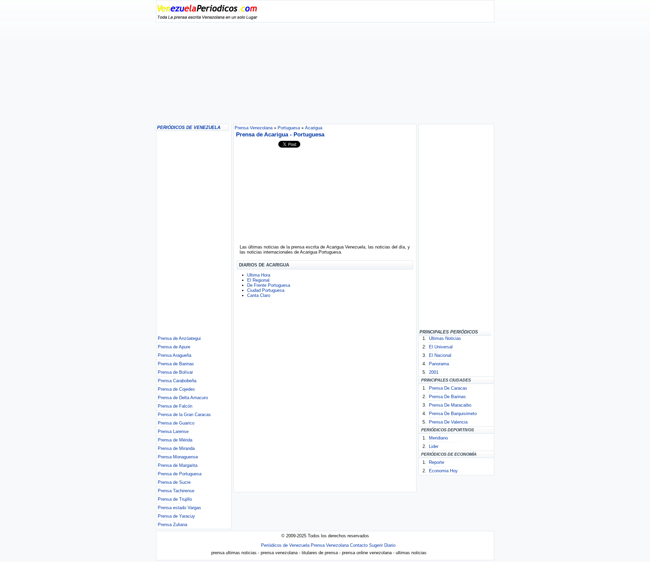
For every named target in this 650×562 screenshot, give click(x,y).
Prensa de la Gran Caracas (184, 414)
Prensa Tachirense (176, 490)
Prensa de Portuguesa (179, 473)
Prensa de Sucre (174, 482)
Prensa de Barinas (176, 363)
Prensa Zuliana (172, 524)
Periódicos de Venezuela (285, 545)
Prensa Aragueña (174, 355)
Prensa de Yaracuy (176, 516)
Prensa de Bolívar (175, 372)
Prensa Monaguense (178, 456)
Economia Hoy (443, 470)
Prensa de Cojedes (176, 389)
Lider (433, 446)
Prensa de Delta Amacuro (183, 397)
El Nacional (440, 355)
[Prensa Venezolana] (207, 18)
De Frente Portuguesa (268, 285)
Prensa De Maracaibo (450, 405)
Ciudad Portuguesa (265, 290)
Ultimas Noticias (445, 338)
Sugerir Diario (382, 545)
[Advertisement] (325, 73)
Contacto (359, 545)
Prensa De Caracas (448, 388)
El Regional (258, 280)
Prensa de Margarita (177, 465)
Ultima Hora (258, 275)
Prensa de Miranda (176, 448)
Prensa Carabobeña (177, 380)
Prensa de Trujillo (175, 499)
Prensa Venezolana (330, 545)
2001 (433, 372)
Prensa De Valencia (448, 422)
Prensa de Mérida (175, 439)
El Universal (441, 346)
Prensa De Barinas (447, 396)
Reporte (436, 462)
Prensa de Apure (174, 346)
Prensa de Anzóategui (179, 338)
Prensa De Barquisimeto (453, 413)
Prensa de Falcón (175, 406)
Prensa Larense (173, 431)
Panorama (439, 363)
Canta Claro (258, 295)
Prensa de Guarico (176, 423)
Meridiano (438, 437)
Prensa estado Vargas (179, 507)
